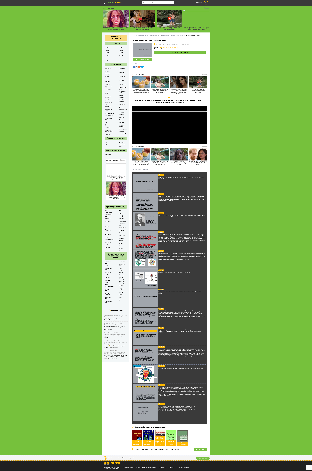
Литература (108, 106)
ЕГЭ (106, 145)
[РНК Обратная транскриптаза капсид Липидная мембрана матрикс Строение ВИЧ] (145, 382)
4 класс (107, 55)
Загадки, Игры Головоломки (111, 468)
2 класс (107, 50)
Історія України (121, 271)
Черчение (107, 127)
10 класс (121, 55)
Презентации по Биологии (172, 47)
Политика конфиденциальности (112, 467)
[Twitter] (143, 67)
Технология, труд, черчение (109, 131)
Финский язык (122, 84)
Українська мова (108, 298)
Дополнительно (109, 125)
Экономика (121, 122)
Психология (122, 104)
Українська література (122, 282)
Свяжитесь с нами (203, 458)
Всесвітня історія (121, 289)
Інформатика (122, 262)
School (114, 3)
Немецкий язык (121, 81)
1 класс (107, 47)
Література (122, 275)
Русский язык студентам (108, 103)
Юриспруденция (123, 129)
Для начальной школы (107, 231)
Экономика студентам (121, 126)
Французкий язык (122, 77)
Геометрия (107, 74)
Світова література (122, 278)
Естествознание (123, 112)
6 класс (107, 60)
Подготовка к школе (122, 145)
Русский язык (108, 100)
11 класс (121, 58)
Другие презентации (122, 249)
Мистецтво (107, 280)
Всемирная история (108, 96)
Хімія (120, 297)
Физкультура (122, 221)
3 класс (107, 52)
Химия (106, 79)
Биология (107, 84)
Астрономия (108, 89)
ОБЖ (106, 122)
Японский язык (123, 87)
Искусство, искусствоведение (123, 132)
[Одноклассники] (139, 67)
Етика (120, 268)
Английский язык (122, 69)
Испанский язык (121, 73)
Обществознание (109, 115)
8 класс (121, 50)
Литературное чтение (108, 110)
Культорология (122, 107)
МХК (120, 210)
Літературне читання (122, 265)
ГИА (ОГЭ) (121, 142)
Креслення (121, 300)
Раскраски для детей (183, 467)
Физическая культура (122, 98)
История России (107, 92)
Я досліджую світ (108, 302)
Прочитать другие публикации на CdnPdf (169, 143)
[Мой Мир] (141, 67)
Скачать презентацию (181, 52)
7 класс (121, 47)
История (107, 226)
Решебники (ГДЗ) (108, 155)
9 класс (121, 52)
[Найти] (172, 3)
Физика (107, 76)
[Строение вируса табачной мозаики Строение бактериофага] (145, 287)
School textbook (112, 463)
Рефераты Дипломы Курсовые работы (146, 467)
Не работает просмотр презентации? (140, 169)
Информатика (108, 87)
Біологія (121, 285)
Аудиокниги (172, 467)
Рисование (121, 101)
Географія (121, 292)
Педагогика (108, 221)
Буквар (107, 265)
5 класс (107, 58)
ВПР (106, 142)
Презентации (162, 47)
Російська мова (107, 290)
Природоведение (109, 113)
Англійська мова (108, 262)
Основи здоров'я (107, 283)
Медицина (121, 233)
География (107, 81)
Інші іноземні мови (108, 269)
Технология (108, 234)
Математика (108, 68)
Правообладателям (128, 467)
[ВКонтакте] (134, 67)
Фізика (121, 294)
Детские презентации (108, 211)
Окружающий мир (108, 119)
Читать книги (162, 467)
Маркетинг (121, 117)
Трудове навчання (107, 294)
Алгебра (107, 71)
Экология (121, 114)
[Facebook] (136, 67)
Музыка (121, 95)
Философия (122, 246)
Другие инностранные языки (122, 91)
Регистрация (199, 2)
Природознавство (109, 286)
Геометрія (107, 277)
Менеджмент (122, 120)
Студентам (107, 134)
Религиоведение (123, 109)
